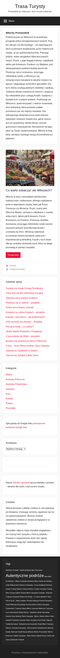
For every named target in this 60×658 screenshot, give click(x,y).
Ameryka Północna (15, 379)
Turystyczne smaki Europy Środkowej (24, 288)
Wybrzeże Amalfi (16, 632)
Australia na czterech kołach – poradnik (25, 312)
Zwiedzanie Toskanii (17, 639)
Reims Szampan (31, 620)
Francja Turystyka (40, 589)
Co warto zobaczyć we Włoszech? (29, 190)
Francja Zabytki (15, 593)
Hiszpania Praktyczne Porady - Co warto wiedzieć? (29, 597)
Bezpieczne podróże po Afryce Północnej (26, 341)
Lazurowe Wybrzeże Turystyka (42, 608)
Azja (8, 394)
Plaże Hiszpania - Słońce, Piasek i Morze (36, 616)
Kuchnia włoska (31, 604)
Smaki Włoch (42, 624)
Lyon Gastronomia (12, 612)
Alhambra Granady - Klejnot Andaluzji (18, 570)
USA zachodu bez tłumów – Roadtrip (24, 322)
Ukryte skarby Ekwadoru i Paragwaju (24, 331)
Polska (9, 403)
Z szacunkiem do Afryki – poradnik (23, 336)
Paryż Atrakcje (16, 616)
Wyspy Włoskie (28, 632)
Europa (13, 265)
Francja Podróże (27, 589)
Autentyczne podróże (25, 575)
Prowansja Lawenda (18, 620)
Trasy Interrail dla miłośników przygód (24, 293)
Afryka (9, 374)
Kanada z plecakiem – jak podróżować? (25, 317)
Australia (10, 389)
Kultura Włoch (26, 608)
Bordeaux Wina (32, 581)
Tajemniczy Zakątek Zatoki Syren (22, 355)
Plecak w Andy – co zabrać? (20, 326)
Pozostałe (11, 408)
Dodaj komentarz (17, 269)
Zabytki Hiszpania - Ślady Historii (24, 636)
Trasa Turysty (30, 6)
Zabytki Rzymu (41, 636)
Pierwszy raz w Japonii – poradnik (22, 302)
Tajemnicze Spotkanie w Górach (22, 350)
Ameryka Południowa (16, 384)
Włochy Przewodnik (40, 632)
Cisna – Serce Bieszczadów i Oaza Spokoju (27, 346)
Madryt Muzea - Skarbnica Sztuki (30, 612)
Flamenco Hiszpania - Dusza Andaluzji (32, 585)
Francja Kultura (16, 589)
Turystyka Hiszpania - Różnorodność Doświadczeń (29, 628)
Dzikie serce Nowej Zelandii (20, 307)
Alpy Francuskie (36, 570)
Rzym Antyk (42, 620)
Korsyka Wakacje (33, 600)
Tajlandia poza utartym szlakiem (21, 298)
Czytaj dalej (13, 255)
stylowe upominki (21, 482)
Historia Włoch (26, 593)
